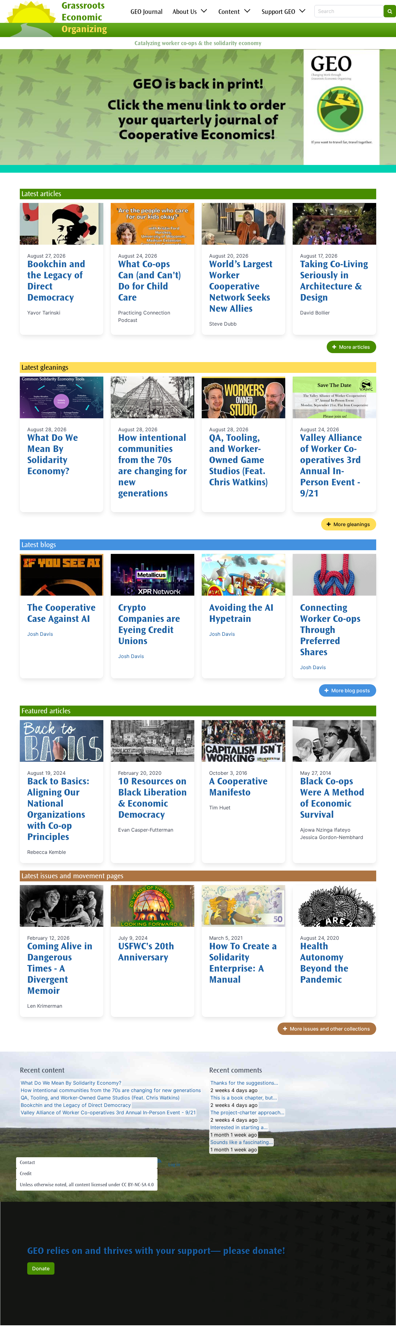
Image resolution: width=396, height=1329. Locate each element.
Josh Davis (40, 634)
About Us (185, 12)
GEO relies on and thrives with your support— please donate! (156, 1252)
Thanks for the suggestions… (244, 1083)
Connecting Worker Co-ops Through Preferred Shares (330, 631)
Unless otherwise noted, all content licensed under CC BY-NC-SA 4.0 (87, 1185)
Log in (174, 1164)
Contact (27, 1162)
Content (229, 12)
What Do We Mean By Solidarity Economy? (71, 1083)
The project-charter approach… (247, 1113)
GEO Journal (147, 12)
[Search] (390, 11)
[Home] (31, 19)
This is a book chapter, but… (243, 1098)
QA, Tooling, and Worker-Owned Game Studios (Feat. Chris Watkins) (238, 461)
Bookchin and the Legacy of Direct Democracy (76, 1105)
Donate (41, 1268)
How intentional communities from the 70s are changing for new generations (111, 1090)
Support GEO (278, 12)
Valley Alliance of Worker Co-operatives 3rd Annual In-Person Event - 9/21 (108, 1113)
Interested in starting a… (239, 1127)
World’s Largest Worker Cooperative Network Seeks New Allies (241, 287)
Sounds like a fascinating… (241, 1142)
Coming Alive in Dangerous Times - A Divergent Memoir (60, 969)
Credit (26, 1173)
